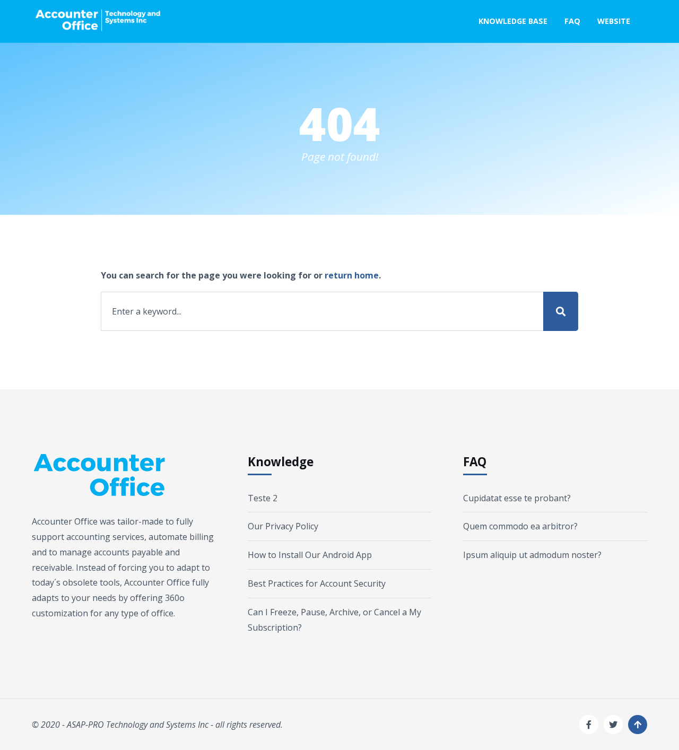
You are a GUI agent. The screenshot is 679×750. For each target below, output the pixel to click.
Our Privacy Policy (283, 526)
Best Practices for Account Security (317, 583)
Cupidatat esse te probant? (517, 498)
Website (613, 21)
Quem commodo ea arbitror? (520, 526)
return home (352, 275)
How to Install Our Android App (310, 555)
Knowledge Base (512, 21)
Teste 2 (262, 498)
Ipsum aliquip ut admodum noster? (532, 555)
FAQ (572, 21)
